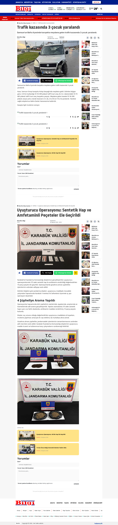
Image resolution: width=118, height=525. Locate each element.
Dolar (51, 7)
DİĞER (57, 14)
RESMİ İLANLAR (21, 14)
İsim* (19, 167)
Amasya (18, 516)
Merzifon (24, 516)
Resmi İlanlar (94, 510)
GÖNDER (76, 189)
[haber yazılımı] (98, 523)
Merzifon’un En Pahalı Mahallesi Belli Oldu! (96, 98)
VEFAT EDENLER (47, 14)
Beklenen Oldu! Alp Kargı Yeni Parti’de (95, 44)
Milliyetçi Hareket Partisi (60, 516)
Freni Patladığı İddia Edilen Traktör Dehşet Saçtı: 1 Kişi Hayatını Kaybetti (96, 116)
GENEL (34, 23)
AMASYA (19, 2)
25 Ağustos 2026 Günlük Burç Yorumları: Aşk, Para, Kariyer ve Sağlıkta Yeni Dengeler (95, 80)
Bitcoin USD (81, 7)
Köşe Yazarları (66, 510)
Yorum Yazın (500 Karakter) (25, 173)
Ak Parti (30, 516)
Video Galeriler (56, 510)
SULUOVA (56, 2)
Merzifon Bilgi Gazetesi (24, 23)
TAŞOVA (37, 2)
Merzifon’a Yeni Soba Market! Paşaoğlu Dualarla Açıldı (96, 62)
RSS (18, 523)
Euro (59, 7)
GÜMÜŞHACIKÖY (79, 2)
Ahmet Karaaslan (95, 516)
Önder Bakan (38, 516)
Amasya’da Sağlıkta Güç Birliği (95, 89)
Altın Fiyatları (85, 510)
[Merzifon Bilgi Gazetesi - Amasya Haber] (25, 503)
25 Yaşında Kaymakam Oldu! (95, 71)
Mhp (51, 516)
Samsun (61, 37)
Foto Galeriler (46, 510)
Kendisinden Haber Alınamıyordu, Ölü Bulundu (96, 107)
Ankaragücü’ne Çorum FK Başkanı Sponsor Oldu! (96, 125)
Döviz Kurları (76, 510)
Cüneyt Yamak (77, 516)
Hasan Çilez (85, 516)
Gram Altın (71, 7)
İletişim (25, 510)
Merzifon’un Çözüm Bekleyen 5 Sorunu (95, 53)
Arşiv (30, 510)
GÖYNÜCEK (46, 2)
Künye (18, 510)
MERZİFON (28, 2)
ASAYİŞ (34, 206)
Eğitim (70, 516)
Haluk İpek (45, 516)
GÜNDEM (38, 14)
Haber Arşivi (38, 510)
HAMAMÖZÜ (67, 2)
